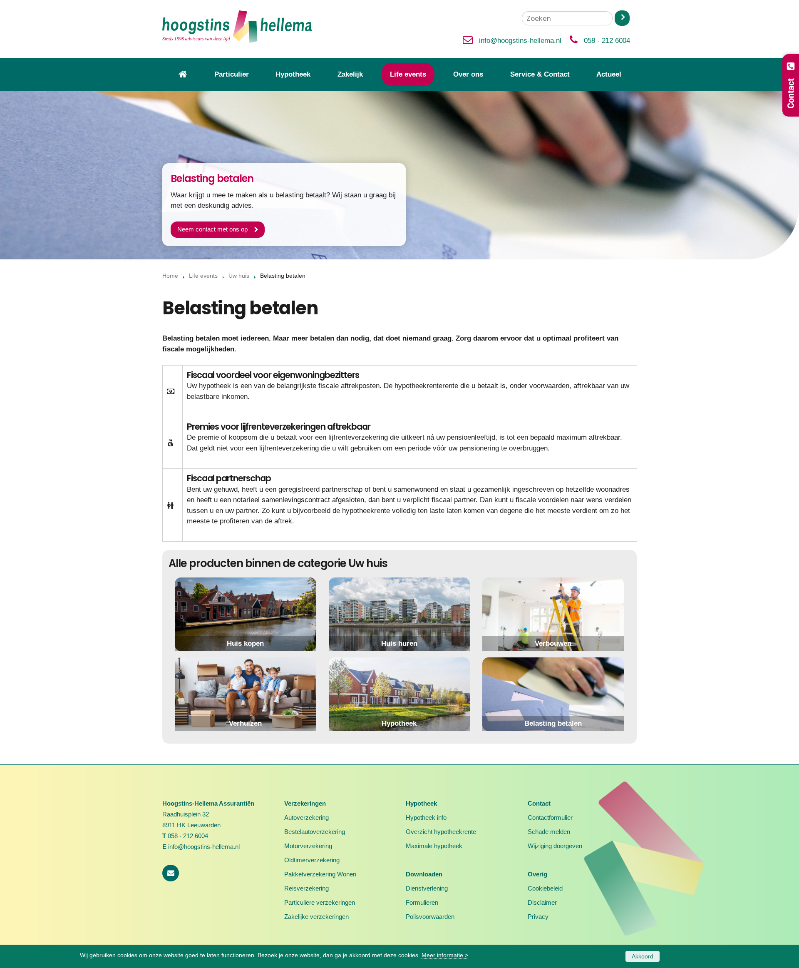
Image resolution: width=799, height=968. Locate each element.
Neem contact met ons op (212, 229)
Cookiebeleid (545, 888)
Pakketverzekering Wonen (320, 874)
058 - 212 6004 (607, 41)
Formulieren (422, 902)
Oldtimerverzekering (312, 859)
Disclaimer (542, 902)
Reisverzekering (306, 888)
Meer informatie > (445, 955)
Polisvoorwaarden (430, 916)
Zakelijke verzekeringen (316, 916)
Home (170, 276)
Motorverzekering (308, 845)
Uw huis (238, 276)
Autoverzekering (306, 817)
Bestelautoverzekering (314, 831)
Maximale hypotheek (434, 845)
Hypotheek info (426, 817)
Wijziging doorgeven (555, 845)
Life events (203, 276)
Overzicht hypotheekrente (441, 831)
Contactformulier (550, 817)
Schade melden (549, 831)
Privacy (538, 916)
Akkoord (642, 956)
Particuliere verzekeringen (319, 902)
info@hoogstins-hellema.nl (520, 41)
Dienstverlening (427, 888)
